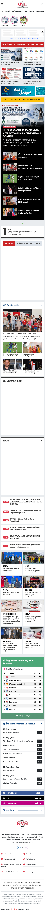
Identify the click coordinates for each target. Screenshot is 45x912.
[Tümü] (41, 810)
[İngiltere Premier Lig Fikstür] (41, 724)
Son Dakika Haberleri (11, 872)
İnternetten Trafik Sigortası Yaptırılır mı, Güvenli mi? (33, 645)
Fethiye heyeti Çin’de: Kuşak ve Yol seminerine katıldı (11, 570)
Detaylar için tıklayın (22, 716)
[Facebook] (19, 847)
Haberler (40, 12)
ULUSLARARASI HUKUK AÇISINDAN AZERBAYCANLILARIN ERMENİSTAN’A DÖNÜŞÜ (26, 502)
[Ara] (42, 4)
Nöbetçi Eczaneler (10, 854)
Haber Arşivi (30, 872)
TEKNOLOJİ (29, 888)
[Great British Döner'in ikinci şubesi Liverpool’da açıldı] (33, 582)
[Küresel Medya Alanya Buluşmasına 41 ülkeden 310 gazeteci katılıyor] (33, 606)
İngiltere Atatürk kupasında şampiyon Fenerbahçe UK (32, 570)
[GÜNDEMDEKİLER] (41, 381)
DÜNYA (5, 566)
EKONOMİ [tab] (9, 243)
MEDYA (5, 590)
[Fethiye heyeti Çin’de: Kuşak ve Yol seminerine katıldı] (11, 558)
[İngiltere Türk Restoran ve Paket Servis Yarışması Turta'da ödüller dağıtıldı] (11, 633)
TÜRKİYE (28, 641)
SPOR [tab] (38, 243)
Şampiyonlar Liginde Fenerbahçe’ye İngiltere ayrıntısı (22, 233)
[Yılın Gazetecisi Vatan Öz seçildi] (11, 582)
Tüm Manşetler (31, 864)
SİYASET (21, 888)
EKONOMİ (6, 12)
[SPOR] (41, 441)
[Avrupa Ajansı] (22, 4)
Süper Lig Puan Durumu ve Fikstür (11, 865)
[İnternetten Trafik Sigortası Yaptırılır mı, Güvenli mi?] (33, 633)
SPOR (31, 12)
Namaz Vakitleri (9, 859)
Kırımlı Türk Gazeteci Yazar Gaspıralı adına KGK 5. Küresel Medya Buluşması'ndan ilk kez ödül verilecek (11, 620)
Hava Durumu (30, 854)
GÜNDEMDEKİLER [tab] (24, 243)
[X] (22, 847)
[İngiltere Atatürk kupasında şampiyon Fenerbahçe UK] (33, 558)
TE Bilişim (13, 909)
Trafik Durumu (30, 859)
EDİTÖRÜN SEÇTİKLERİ (18, 885)
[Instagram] (26, 847)
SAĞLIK (14, 888)
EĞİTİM (31, 885)
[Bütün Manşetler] (41, 305)
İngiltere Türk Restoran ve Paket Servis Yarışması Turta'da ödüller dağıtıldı (10, 647)
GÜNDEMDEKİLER (19, 12)
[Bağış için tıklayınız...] (22, 223)
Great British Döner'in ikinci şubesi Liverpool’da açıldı (33, 594)
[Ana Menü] (2, 4)
